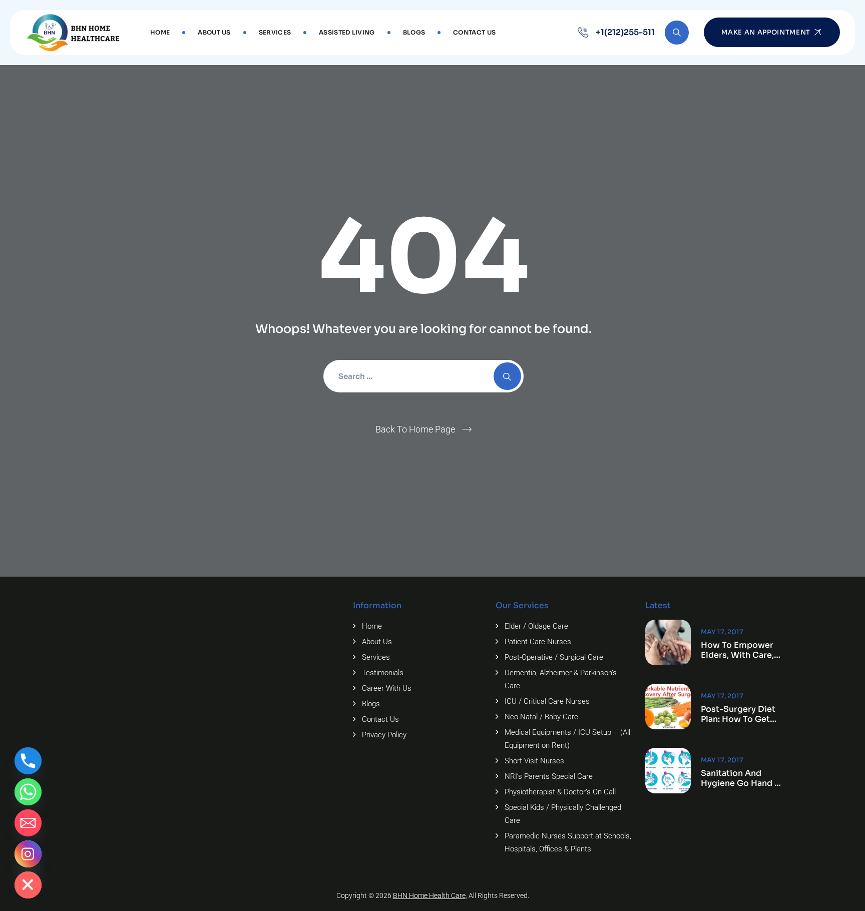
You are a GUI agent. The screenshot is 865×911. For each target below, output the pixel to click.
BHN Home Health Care (429, 895)
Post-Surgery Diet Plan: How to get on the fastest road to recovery (738, 714)
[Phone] (28, 760)
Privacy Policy (384, 734)
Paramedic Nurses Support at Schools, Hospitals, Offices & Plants (568, 842)
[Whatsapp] (28, 791)
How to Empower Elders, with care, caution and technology (737, 650)
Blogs (414, 32)
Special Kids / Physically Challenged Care (563, 814)
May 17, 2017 (722, 632)
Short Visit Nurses (534, 760)
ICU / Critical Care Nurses (547, 701)
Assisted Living (347, 32)
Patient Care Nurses (538, 641)
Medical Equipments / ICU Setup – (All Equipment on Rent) (567, 739)
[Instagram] (28, 853)
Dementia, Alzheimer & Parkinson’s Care (561, 679)
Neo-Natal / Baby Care (541, 716)
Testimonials (382, 672)
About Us (214, 32)
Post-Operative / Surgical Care (554, 657)
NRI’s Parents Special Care (549, 776)
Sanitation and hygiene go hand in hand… (741, 778)
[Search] (677, 33)
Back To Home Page (415, 429)
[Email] (28, 822)
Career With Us (386, 688)
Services (275, 32)
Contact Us (474, 32)
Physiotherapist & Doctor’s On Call (560, 791)
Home (160, 32)
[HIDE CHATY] (28, 884)
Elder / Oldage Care (536, 626)
